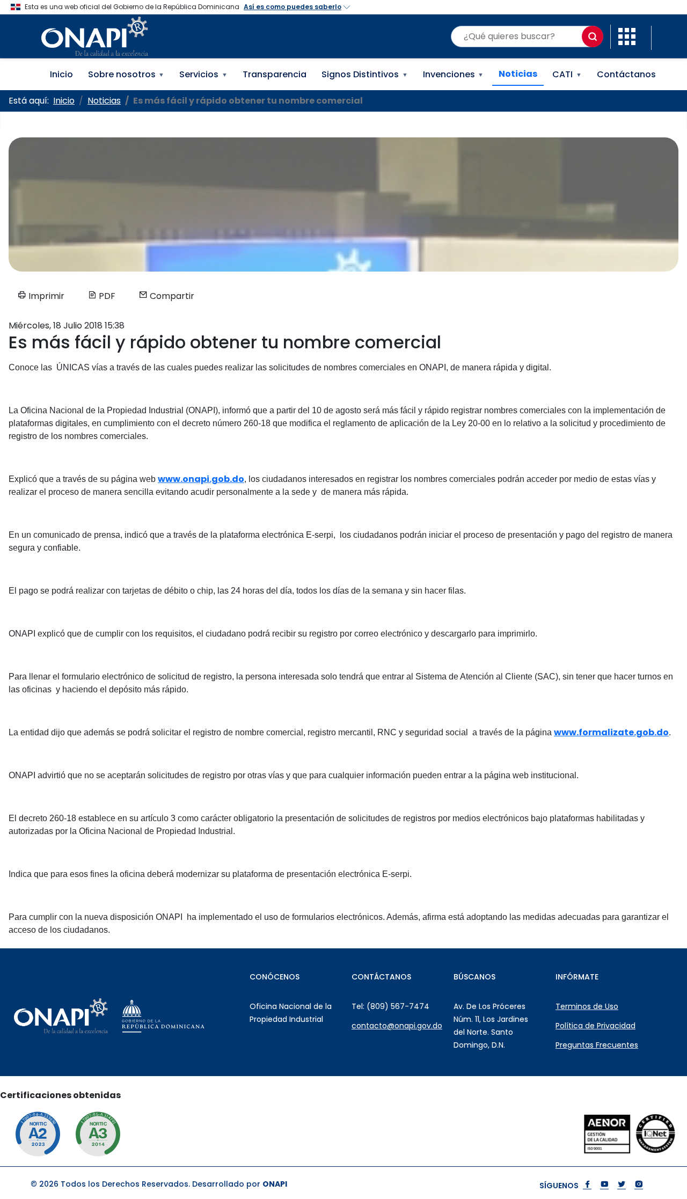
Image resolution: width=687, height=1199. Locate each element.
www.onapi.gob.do (201, 479)
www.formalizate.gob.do (611, 732)
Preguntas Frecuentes (597, 1045)
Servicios (203, 74)
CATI (567, 74)
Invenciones (453, 74)
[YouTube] (604, 1185)
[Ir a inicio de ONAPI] (84, 1016)
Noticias (518, 74)
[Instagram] (638, 1185)
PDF (106, 296)
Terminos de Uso (587, 1006)
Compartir (171, 296)
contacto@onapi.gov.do (397, 1025)
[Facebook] (587, 1185)
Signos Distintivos (364, 74)
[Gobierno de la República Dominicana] (187, 1016)
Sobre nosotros (126, 74)
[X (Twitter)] (621, 1185)
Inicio (61, 74)
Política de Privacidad (595, 1025)
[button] (626, 36)
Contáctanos (626, 74)
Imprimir (45, 296)
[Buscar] (592, 36)
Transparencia (274, 74)
